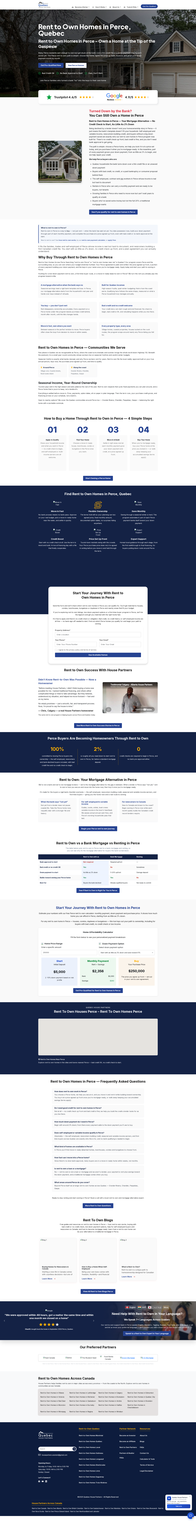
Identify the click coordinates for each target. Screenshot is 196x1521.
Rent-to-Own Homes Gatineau (91, 1453)
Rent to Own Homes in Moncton (52, 1405)
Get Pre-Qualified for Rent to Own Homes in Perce (98, 990)
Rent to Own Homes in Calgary (110, 1393)
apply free (112, 240)
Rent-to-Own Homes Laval (89, 1447)
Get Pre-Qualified (149, 6)
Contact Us (144, 1453)
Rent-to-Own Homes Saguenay (91, 1477)
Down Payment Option (113, 943)
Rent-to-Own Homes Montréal (91, 1435)
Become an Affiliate (127, 1441)
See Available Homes (98, 655)
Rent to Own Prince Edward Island (57, 1511)
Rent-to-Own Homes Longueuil (91, 1459)
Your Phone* (60, 640)
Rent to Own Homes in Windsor (110, 1412)
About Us (143, 1435)
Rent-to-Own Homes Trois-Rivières (93, 1483)
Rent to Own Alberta (54, 1508)
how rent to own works (67, 240)
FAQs (142, 1447)
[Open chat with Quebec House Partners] (190, 1515)
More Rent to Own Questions (98, 1206)
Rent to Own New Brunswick (147, 1508)
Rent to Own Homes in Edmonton (141, 1393)
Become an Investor (128, 1435)
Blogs (142, 1441)
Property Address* (62, 630)
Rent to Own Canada (39, 1508)
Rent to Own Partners (128, 1447)
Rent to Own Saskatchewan (94, 1508)
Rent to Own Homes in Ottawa (52, 1393)
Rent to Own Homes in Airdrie (110, 1401)
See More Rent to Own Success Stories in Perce (98, 725)
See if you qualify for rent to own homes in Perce (113, 212)
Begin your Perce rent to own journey (98, 829)
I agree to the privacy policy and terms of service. (77, 650)
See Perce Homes (76, 65)
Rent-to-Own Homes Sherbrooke (92, 1465)
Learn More (47, 1279)
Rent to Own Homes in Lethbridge (82, 1393)
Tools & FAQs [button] (131, 7)
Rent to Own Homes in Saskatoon (82, 1401)
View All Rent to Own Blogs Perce (98, 1291)
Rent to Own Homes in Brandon (140, 1401)
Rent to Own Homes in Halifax (110, 1405)
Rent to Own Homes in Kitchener (82, 1397)
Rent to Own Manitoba (112, 1508)
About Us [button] (116, 7)
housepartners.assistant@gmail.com (54, 1455)
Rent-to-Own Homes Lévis (89, 1471)
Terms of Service (147, 1465)
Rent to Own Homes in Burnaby (81, 1405)
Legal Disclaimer (146, 1471)
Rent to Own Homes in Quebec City (141, 1397)
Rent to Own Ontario (129, 1508)
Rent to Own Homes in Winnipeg (53, 1412)
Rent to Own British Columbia (73, 1508)
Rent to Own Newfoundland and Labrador (84, 1511)
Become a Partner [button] (81, 7)
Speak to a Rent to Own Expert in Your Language (147, 1333)
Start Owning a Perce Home (98, 478)
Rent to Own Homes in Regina (81, 1412)
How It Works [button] (100, 7)
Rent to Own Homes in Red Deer (53, 1401)
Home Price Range (53, 943)
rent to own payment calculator (93, 240)
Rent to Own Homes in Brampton (111, 1397)
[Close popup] (190, 1497)
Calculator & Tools (147, 1459)
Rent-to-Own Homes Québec (90, 1441)
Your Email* (104, 640)
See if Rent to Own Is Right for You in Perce (98, 890)
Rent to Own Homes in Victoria (52, 1397)
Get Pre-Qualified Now (51, 65)
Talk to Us (179, 1506)
